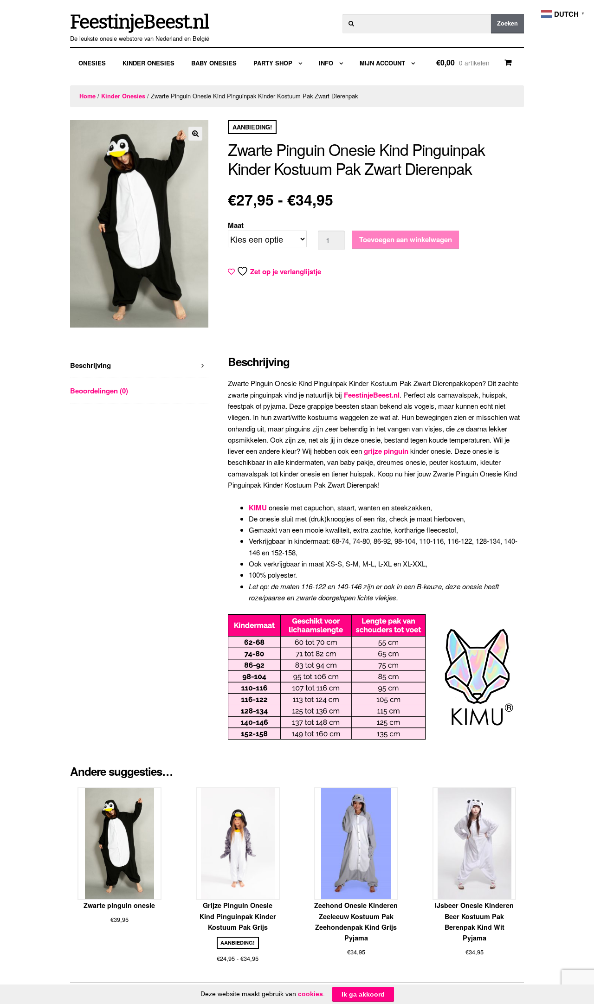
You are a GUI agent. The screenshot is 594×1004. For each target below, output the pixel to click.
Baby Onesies (214, 62)
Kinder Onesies (148, 62)
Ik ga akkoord (363, 994)
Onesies (92, 62)
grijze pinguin (386, 451)
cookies (310, 994)
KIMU (258, 507)
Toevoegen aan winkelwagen (405, 239)
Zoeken (507, 23)
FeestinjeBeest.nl (139, 22)
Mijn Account (382, 62)
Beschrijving (90, 365)
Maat (236, 225)
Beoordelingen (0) (99, 391)
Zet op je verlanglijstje (285, 271)
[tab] (139, 365)
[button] (195, 134)
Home (87, 96)
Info (326, 62)
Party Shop (272, 62)
